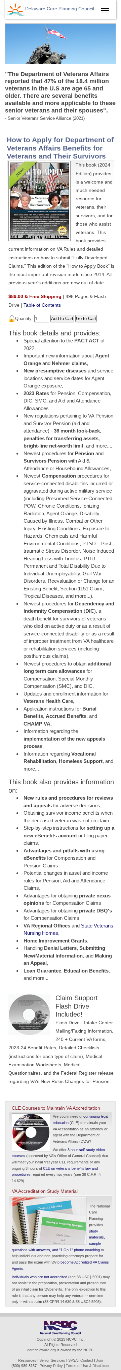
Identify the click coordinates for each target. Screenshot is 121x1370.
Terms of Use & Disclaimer (88, 1366)
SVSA (72, 1360)
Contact (86, 1360)
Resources (27, 1360)
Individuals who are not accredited (39, 1277)
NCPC (88, 1350)
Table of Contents (42, 305)
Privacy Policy (51, 1366)
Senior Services (52, 1360)
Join (99, 1360)
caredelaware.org (41, 1350)
